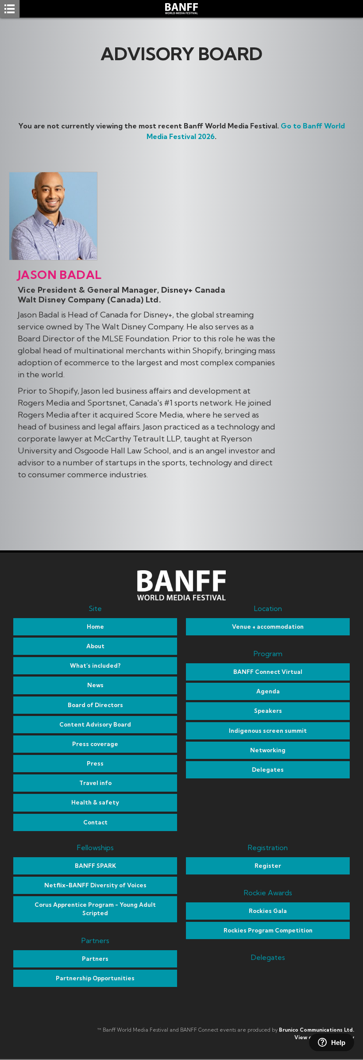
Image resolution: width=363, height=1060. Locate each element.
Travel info (95, 782)
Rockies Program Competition (268, 930)
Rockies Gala (268, 910)
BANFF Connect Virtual (267, 671)
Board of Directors (95, 704)
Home (95, 626)
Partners (95, 958)
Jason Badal (59, 274)
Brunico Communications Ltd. (316, 1030)
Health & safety (95, 802)
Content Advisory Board (95, 724)
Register (268, 865)
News (95, 685)
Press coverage (95, 743)
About (95, 646)
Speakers (268, 710)
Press (95, 763)
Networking (268, 750)
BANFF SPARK (95, 865)
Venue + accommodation (268, 626)
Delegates (268, 769)
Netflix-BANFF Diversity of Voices (95, 885)
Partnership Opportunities (95, 978)
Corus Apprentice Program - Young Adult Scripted (95, 909)
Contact (95, 822)
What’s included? (95, 665)
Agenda (268, 691)
